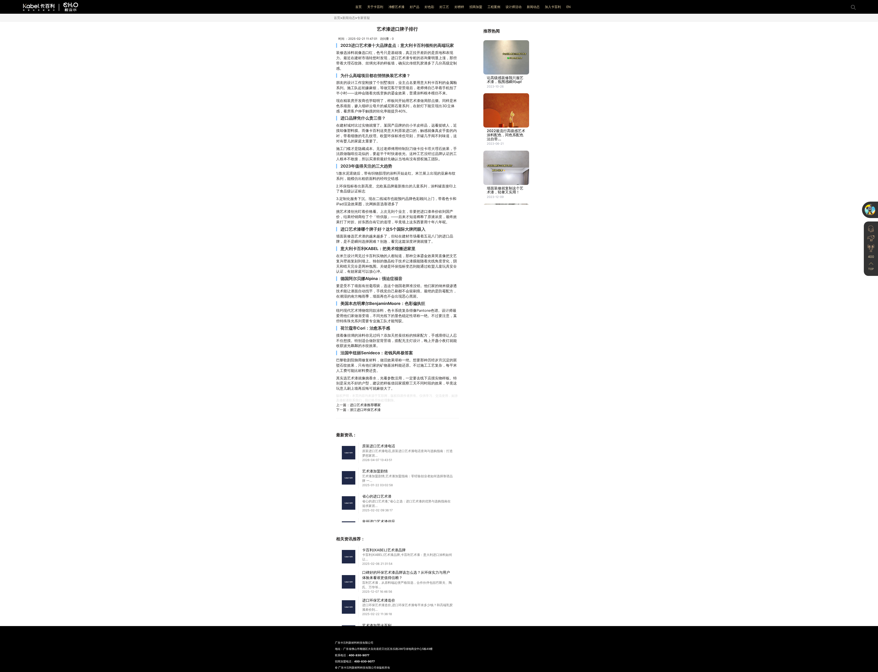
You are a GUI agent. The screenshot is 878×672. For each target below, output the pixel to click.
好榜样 (459, 7)
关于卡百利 (375, 7)
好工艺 (444, 7)
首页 (358, 7)
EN (568, 7)
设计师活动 (514, 7)
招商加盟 (475, 7)
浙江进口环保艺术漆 (365, 410)
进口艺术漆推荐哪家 (365, 405)
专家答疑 (363, 18)
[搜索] (853, 7)
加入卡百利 (553, 7)
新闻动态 (533, 7)
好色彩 (429, 7)
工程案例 (493, 7)
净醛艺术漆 (396, 7)
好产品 (414, 7)
